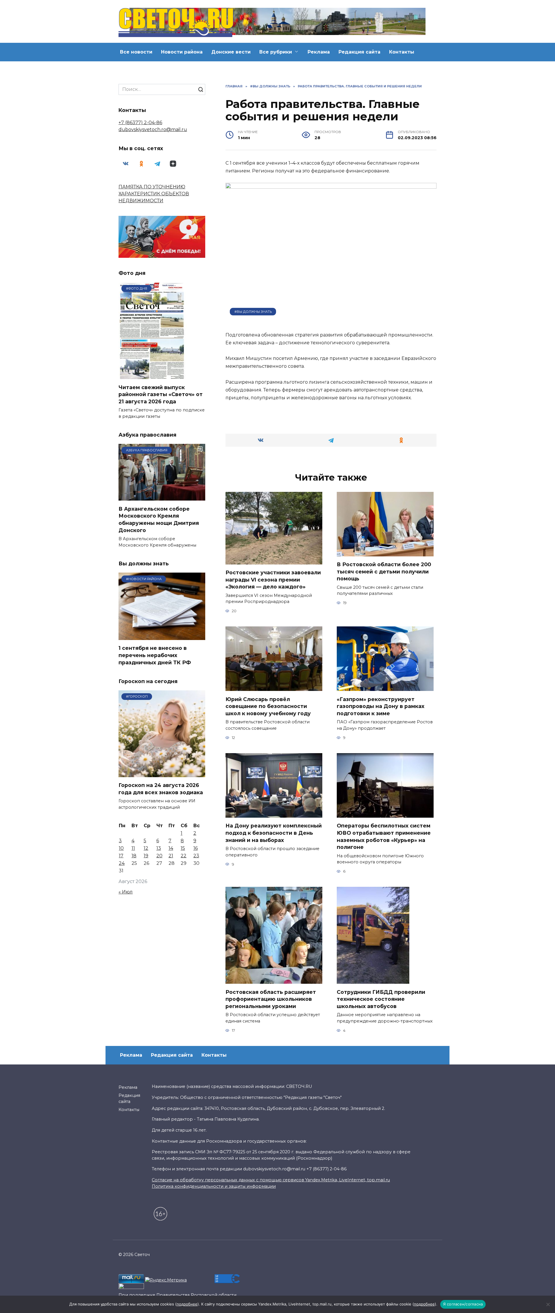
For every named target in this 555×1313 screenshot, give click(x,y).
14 (171, 848)
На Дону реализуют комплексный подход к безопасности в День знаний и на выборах (273, 833)
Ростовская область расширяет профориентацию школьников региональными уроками (270, 999)
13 (158, 848)
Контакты (401, 52)
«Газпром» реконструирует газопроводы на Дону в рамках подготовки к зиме (380, 706)
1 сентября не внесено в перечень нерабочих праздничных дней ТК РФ (155, 655)
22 (183, 855)
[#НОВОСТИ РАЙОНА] (162, 636)
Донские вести (231, 52)
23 (196, 855)
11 (133, 848)
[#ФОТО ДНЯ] (153, 375)
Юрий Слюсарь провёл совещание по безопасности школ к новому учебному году (268, 706)
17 (121, 855)
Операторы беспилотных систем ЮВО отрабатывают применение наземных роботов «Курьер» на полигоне (384, 836)
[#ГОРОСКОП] (162, 773)
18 (134, 855)
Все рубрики (275, 52)
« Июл (126, 892)
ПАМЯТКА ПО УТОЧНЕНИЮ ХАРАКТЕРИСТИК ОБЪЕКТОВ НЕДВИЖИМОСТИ (154, 193)
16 (195, 848)
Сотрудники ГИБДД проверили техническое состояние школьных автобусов (381, 999)
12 (146, 848)
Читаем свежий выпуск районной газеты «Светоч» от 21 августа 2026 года (161, 394)
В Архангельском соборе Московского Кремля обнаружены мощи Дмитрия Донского (159, 519)
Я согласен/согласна (463, 1304)
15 (183, 848)
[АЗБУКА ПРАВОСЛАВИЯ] (162, 497)
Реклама (319, 52)
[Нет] (548, 1304)
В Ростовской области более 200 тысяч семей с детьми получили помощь (384, 571)
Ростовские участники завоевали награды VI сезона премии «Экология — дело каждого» (273, 579)
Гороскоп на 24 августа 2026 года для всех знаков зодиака (161, 788)
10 (121, 848)
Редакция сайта (359, 52)
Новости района (182, 52)
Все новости (136, 52)
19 (146, 855)
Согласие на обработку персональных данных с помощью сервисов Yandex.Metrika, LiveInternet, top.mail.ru (271, 1180)
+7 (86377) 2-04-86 (140, 122)
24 (122, 863)
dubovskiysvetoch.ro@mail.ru (153, 129)
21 (171, 855)
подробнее (187, 1304)
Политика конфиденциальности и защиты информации (214, 1186)
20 (159, 855)
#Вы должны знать (253, 312)
